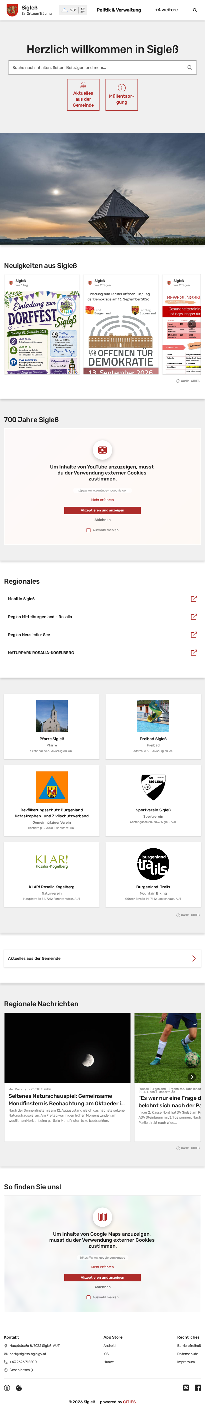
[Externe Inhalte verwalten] (19, 1388)
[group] (102, 324)
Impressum (186, 1362)
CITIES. (129, 1402)
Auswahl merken (105, 530)
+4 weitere (166, 9)
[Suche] (195, 10)
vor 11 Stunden (41, 1089)
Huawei (109, 1362)
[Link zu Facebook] (198, 1388)
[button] (102, 189)
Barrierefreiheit (189, 1346)
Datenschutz (187, 1354)
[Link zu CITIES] (186, 1388)
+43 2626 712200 (23, 1362)
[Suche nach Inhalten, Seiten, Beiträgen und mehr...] (190, 67)
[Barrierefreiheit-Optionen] (7, 1388)
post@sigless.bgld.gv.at (28, 1354)
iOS (106, 1354)
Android (110, 1346)
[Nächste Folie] (192, 324)
